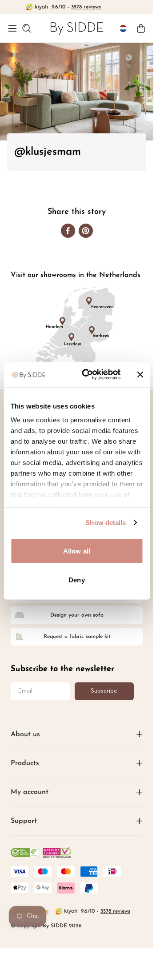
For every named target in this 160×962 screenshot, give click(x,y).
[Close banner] (140, 374)
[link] (77, 28)
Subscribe (104, 691)
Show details (105, 522)
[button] (12, 28)
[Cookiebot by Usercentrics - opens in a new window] (88, 375)
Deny (76, 580)
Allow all (76, 550)
